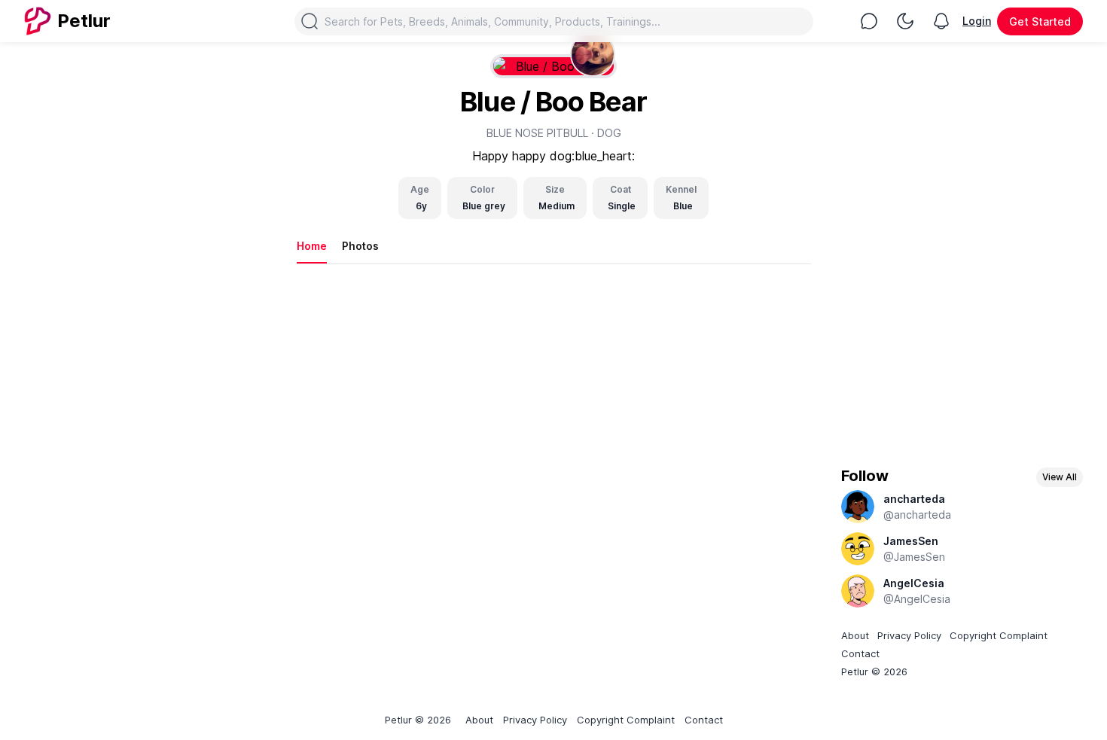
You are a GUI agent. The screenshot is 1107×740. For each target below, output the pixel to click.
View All (1059, 477)
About (855, 635)
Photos (360, 245)
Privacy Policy (909, 635)
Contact (860, 653)
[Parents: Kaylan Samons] (593, 54)
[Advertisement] (962, 338)
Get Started (1040, 21)
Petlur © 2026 (874, 671)
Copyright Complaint (999, 635)
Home (312, 245)
